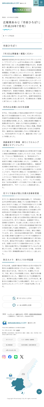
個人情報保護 (9, 344)
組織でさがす (19, 314)
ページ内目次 (9, 36)
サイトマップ (9, 339)
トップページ (10, 314)
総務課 (18, 330)
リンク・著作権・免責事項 (27, 339)
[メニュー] (41, 3)
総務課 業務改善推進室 (35, 314)
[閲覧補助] (36, 3)
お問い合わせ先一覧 (11, 350)
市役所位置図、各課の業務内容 (28, 344)
